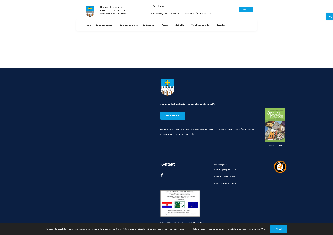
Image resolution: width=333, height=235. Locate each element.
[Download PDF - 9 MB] (275, 145)
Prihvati (279, 229)
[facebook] (162, 175)
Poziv (83, 41)
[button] (329, 16)
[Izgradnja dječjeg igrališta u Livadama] (180, 203)
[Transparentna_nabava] (280, 161)
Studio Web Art (198, 222)
